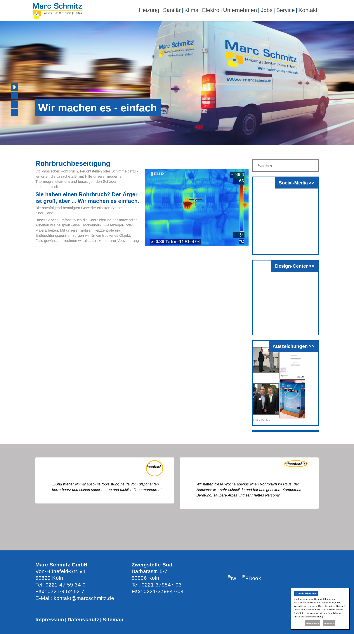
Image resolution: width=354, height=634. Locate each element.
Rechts (265, 420)
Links (256, 420)
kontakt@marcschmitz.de (84, 598)
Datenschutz (83, 619)
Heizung (149, 10)
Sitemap (113, 619)
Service (285, 10)
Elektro (210, 10)
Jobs (267, 10)
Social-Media (293, 183)
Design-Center (291, 266)
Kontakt (308, 10)
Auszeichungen (290, 346)
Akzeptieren (312, 623)
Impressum (49, 619)
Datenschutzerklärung (312, 616)
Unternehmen (240, 10)
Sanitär (172, 10)
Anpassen (329, 623)
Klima (191, 10)
